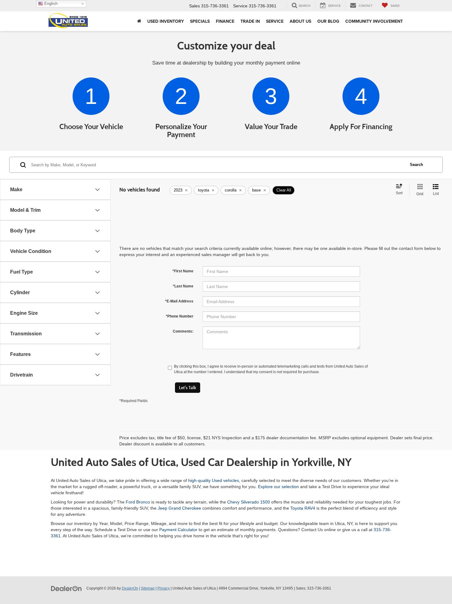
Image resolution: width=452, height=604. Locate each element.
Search (416, 164)
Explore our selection (278, 486)
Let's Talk (187, 387)
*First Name (182, 271)
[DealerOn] (66, 588)
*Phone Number (179, 316)
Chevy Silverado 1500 (248, 501)
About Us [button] (300, 21)
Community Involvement (374, 21)
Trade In (250, 21)
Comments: (183, 331)
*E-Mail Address (179, 301)
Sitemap (148, 588)
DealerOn (130, 588)
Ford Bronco (138, 501)
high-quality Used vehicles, (214, 480)
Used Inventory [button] (165, 21)
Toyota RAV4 (302, 508)
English (50, 3)
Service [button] (274, 21)
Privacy (163, 588)
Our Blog (328, 21)
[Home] (139, 21)
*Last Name (183, 286)
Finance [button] (225, 21)
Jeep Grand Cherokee (179, 508)
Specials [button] (200, 21)
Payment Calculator (178, 529)
